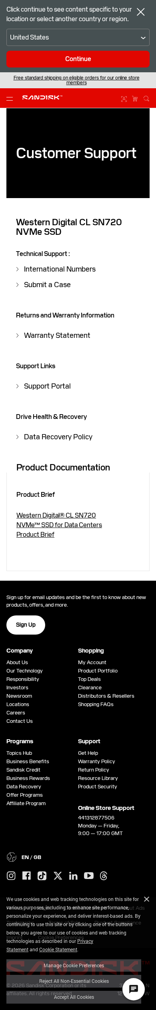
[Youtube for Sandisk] (89, 876)
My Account (92, 662)
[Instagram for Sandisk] (11, 876)
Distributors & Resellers (106, 696)
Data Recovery (23, 786)
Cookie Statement (58, 949)
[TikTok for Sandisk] (42, 876)
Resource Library (98, 778)
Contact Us (19, 721)
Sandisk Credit (23, 769)
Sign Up (26, 624)
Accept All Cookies (74, 997)
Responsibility (22, 679)
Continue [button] (78, 59)
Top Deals (89, 679)
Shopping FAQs (96, 704)
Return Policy (93, 769)
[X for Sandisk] (58, 876)
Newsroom (19, 696)
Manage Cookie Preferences (74, 965)
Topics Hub (19, 753)
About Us (17, 662)
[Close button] (141, 13)
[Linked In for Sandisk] (73, 876)
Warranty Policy (96, 761)
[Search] (146, 97)
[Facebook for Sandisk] (26, 876)
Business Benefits (27, 761)
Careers (15, 712)
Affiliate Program (26, 803)
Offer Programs (24, 795)
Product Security (97, 786)
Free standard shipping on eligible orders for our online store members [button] (77, 80)
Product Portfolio (98, 670)
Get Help (88, 753)
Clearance (90, 687)
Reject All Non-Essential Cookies (74, 981)
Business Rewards (28, 778)
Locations (17, 704)
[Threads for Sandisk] (103, 876)
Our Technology (24, 670)
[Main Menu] (11, 98)
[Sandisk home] (42, 97)
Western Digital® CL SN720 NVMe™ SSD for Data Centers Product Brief (59, 525)
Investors (17, 687)
